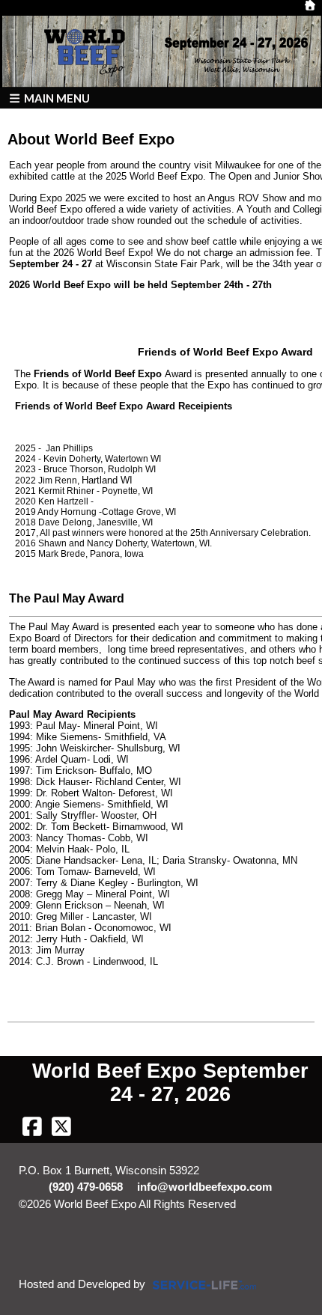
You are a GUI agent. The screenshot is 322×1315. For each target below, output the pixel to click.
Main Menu (56, 98)
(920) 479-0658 (86, 1187)
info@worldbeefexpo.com (204, 1187)
